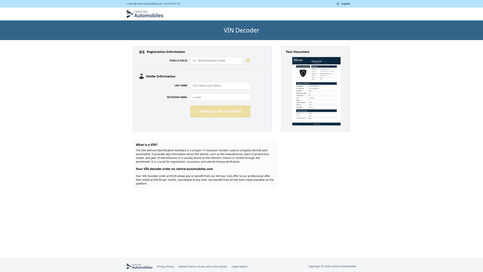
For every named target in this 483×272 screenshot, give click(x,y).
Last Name (181, 85)
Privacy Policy (165, 266)
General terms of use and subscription (202, 266)
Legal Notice (239, 266)
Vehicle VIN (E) (178, 60)
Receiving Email (177, 97)
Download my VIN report (220, 111)
